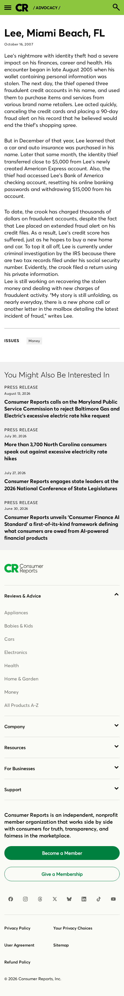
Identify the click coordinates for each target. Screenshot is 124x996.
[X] (54, 899)
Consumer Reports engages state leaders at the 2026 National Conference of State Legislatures (61, 484)
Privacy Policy (17, 928)
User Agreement (19, 945)
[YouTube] (113, 899)
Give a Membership (62, 874)
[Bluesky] (69, 899)
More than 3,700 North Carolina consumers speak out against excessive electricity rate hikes (55, 451)
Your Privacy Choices (72, 928)
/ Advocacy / (46, 7)
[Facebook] (10, 899)
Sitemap (61, 945)
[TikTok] (98, 899)
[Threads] (40, 899)
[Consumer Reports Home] (26, 569)
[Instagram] (25, 899)
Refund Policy (17, 962)
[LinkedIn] (84, 899)
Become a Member (62, 853)
